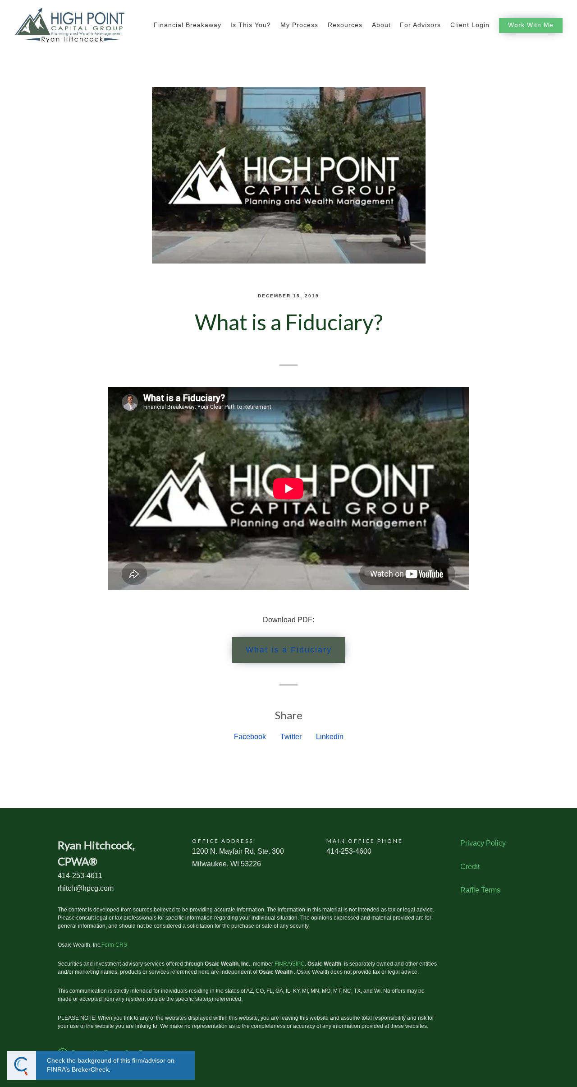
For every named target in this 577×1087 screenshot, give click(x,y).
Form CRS (114, 945)
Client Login (470, 25)
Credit (470, 866)
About (381, 25)
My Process (299, 25)
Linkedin (329, 736)
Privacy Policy (483, 843)
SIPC (298, 964)
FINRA (283, 964)
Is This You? (250, 25)
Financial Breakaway (187, 25)
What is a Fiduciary (289, 649)
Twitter (291, 736)
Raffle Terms (480, 890)
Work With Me (531, 25)
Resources (345, 25)
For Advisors (420, 25)
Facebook (250, 736)
